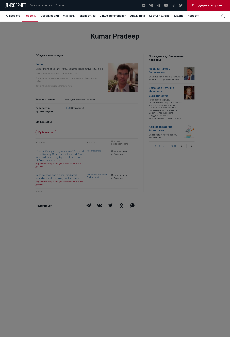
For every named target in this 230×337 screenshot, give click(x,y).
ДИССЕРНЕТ (15, 6)
